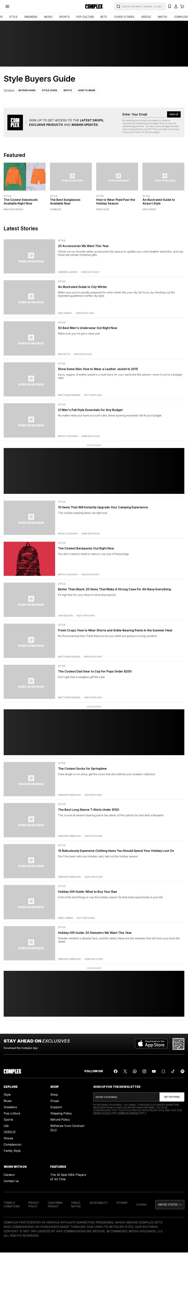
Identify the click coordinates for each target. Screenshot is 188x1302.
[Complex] (94, 6)
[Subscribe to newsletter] (172, 1097)
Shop (54, 1094)
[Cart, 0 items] (182, 6)
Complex (55, 209)
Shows (8, 1138)
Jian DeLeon (65, 615)
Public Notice (76, 1204)
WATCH (162, 16)
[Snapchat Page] (163, 1071)
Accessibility (99, 1202)
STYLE (13, 16)
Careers (9, 1175)
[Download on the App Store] (151, 1044)
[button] (170, 1204)
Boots (68, 90)
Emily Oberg (65, 918)
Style (7, 196)
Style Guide (49, 90)
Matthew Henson (69, 395)
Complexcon (12, 1144)
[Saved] (169, 6)
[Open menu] (7, 6)
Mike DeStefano (13, 209)
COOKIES (141, 1204)
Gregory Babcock (69, 795)
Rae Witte (64, 354)
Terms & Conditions (12, 1204)
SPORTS (64, 16)
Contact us (11, 1181)
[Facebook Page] (116, 1071)
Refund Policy (60, 1119)
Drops (54, 1101)
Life (6, 1126)
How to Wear (86, 90)
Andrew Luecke (67, 272)
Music (8, 1101)
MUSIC (48, 16)
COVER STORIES (124, 16)
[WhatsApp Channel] (135, 1071)
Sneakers (10, 1107)
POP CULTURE (85, 16)
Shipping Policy (61, 1113)
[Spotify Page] (182, 1071)
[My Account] (176, 6)
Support (56, 1107)
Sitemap (122, 1202)
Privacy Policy (102, 1113)
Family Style (12, 1151)
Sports (8, 1119)
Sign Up (173, 114)
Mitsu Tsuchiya (68, 436)
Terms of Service (143, 132)
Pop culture (12, 1113)
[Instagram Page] (144, 1071)
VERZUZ (146, 16)
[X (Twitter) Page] (125, 1071)
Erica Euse (102, 209)
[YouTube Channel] (154, 1071)
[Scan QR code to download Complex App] (178, 1044)
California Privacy (55, 1204)
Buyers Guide (27, 90)
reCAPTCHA (150, 129)
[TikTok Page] (173, 1071)
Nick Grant (149, 209)
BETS (103, 16)
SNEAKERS (30, 16)
